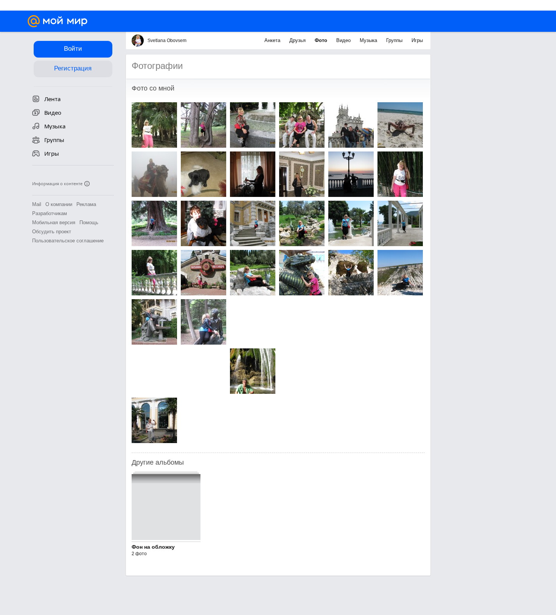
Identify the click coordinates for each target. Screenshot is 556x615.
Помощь (88, 222)
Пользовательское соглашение (68, 241)
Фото (322, 40)
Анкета (273, 40)
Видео (344, 40)
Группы (395, 40)
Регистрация (73, 68)
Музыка (369, 40)
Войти (73, 48)
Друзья (298, 40)
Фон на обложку (153, 547)
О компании (58, 204)
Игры (417, 40)
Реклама (86, 204)
